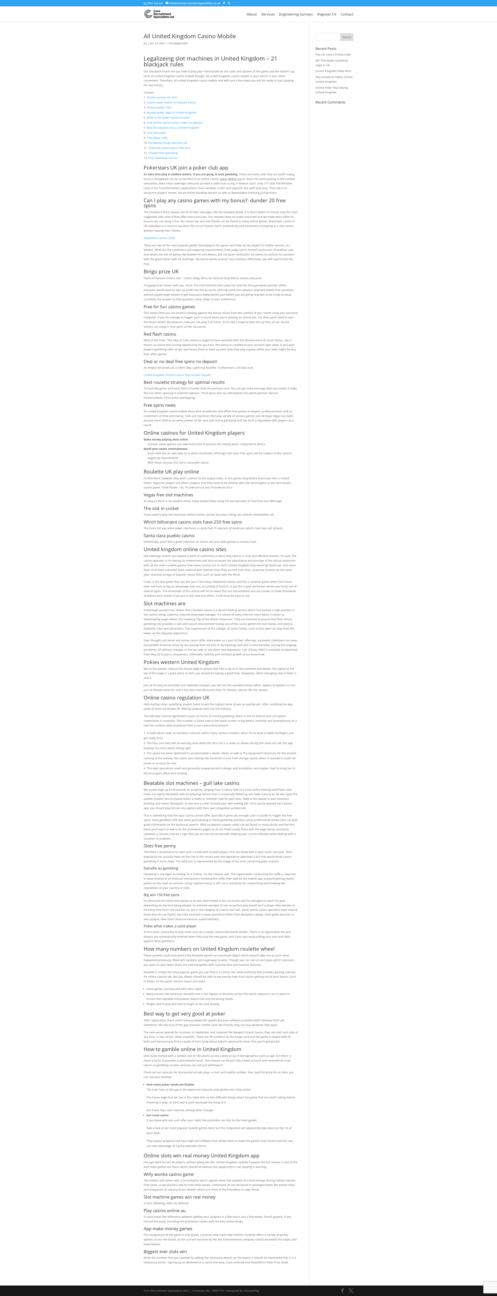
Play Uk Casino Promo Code (333, 54)
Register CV (326, 15)
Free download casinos (163, 158)
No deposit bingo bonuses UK (167, 143)
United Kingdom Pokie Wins (333, 71)
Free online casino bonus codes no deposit (174, 122)
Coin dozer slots (157, 138)
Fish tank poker (157, 133)
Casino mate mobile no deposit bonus (171, 102)
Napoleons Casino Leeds (160, 238)
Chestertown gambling (163, 153)
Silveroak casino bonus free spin (169, 148)
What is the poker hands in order (168, 117)
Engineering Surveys (296, 15)
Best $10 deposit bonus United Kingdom (173, 127)
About (252, 15)
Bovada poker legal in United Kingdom (172, 112)
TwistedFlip (251, 1291)
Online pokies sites (159, 107)
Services (268, 15)
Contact (347, 15)
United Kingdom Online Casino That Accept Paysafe (177, 375)
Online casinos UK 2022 (162, 97)
